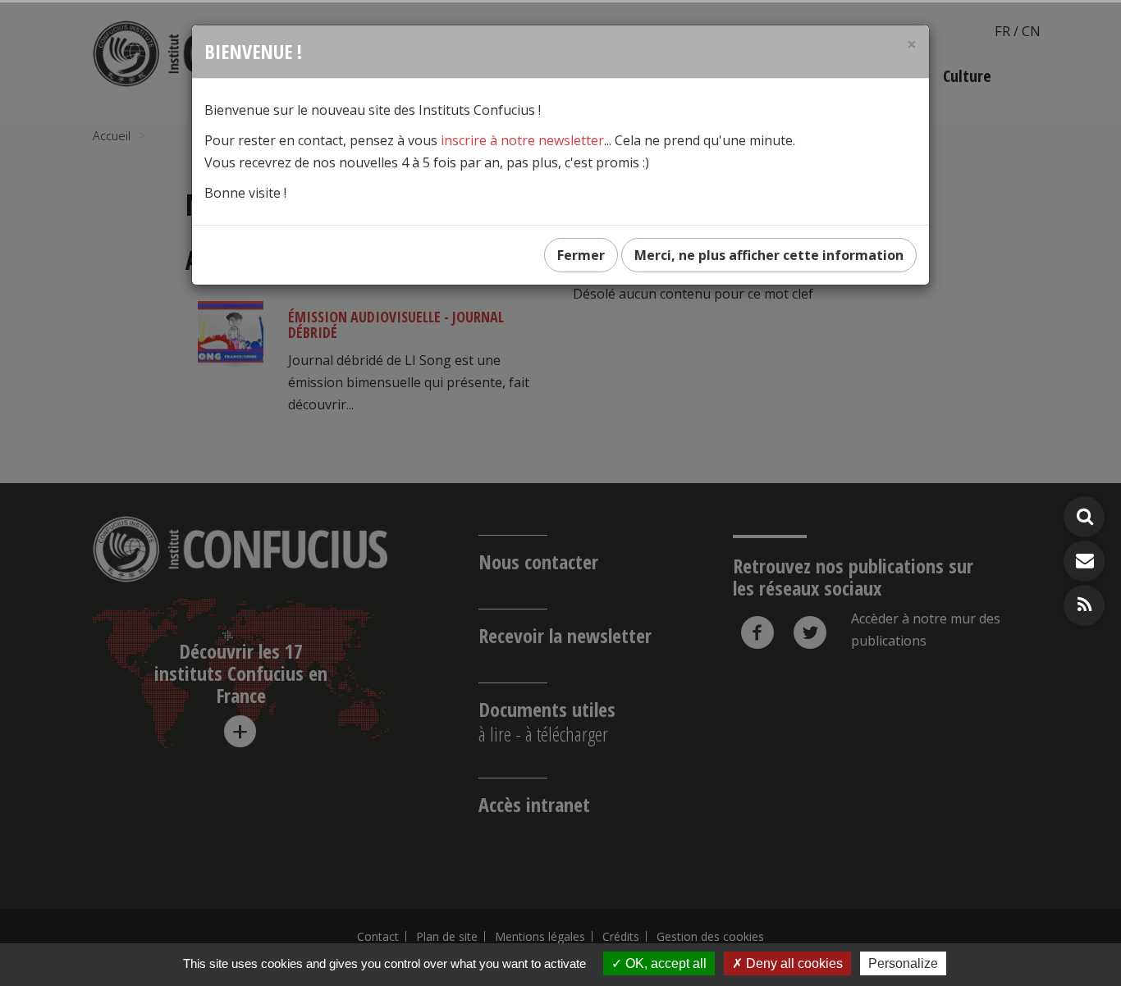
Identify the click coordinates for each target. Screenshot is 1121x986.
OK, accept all (664, 963)
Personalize (903, 963)
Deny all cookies (793, 963)
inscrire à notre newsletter (522, 140)
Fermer (581, 255)
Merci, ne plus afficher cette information (769, 255)
